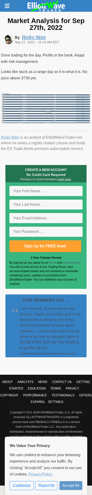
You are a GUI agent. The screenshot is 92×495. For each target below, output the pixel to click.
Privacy (72, 388)
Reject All (46, 485)
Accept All (71, 485)
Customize (22, 485)
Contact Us (62, 382)
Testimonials (63, 395)
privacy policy (71, 262)
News (42, 382)
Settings (55, 402)
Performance (35, 395)
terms (52, 262)
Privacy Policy (40, 474)
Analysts (25, 382)
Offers (85, 395)
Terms (55, 388)
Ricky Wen (10, 137)
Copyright (9, 395)
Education (37, 388)
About (7, 382)
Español (38, 402)
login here (64, 179)
